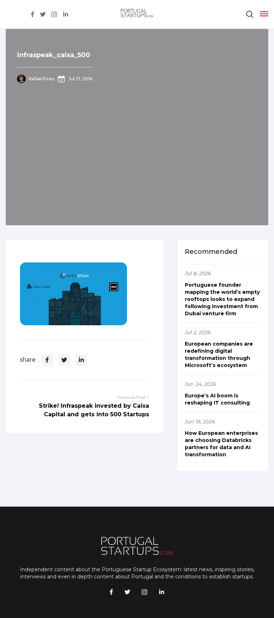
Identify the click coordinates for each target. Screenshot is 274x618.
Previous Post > (133, 397)
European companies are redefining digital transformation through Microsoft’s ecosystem (219, 354)
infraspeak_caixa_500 (53, 55)
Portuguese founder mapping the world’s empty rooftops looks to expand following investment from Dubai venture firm (222, 299)
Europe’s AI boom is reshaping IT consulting (217, 399)
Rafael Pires (41, 78)
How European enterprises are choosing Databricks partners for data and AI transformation (221, 444)
